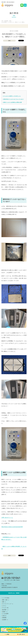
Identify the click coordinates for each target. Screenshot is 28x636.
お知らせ (4, 615)
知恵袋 (3, 611)
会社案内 (4, 619)
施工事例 (4, 609)
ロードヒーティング (6, 603)
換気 (9, 40)
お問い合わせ (22, 634)
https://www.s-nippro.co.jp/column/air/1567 (12, 526)
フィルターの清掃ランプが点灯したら (12, 96)
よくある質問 (5, 613)
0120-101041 (12, 578)
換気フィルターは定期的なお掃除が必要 (12, 102)
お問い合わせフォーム (7, 517)
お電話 (7, 634)
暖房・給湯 (4, 599)
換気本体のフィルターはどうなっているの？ (13, 99)
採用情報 (4, 617)
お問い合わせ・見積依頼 (14, 593)
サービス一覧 (5, 607)
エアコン (4, 605)
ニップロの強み (5, 597)
